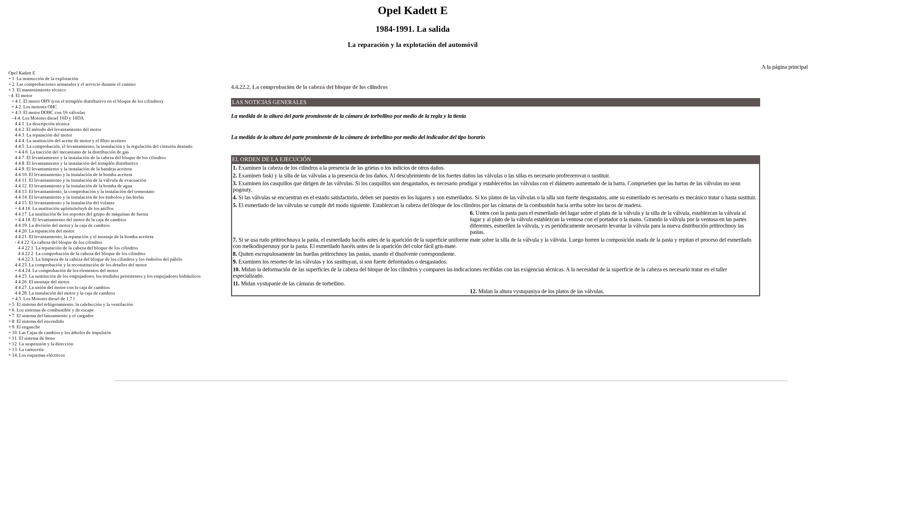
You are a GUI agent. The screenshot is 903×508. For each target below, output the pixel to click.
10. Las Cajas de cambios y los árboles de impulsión (61, 332)
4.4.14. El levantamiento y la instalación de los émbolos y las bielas (79, 197)
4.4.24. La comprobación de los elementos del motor (68, 270)
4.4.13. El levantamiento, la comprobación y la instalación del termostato (84, 191)
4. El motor (21, 95)
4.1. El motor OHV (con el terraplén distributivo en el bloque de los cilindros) (89, 101)
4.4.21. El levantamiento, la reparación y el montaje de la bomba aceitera (84, 236)
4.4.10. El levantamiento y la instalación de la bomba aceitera (73, 174)
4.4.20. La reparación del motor (44, 231)
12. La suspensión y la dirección (42, 343)
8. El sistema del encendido (38, 321)
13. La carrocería (28, 349)
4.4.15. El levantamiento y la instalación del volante (65, 202)
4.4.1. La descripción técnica (42, 123)
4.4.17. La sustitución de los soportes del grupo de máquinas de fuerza (81, 214)
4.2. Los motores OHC (36, 106)
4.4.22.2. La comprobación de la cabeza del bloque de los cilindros (81, 253)
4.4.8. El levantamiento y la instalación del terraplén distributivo (76, 163)
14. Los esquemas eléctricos (38, 355)
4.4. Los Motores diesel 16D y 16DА (49, 118)
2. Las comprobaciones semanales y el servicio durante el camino (74, 84)
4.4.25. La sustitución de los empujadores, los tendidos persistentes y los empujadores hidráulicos (108, 276)
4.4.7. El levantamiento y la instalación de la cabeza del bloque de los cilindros (90, 157)
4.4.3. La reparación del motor (43, 135)
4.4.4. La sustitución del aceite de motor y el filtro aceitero (70, 140)
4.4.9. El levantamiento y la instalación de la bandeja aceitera (73, 168)
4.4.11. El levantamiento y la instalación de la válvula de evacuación (80, 180)
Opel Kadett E (21, 72)
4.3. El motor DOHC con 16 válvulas (50, 112)
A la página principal (785, 67)
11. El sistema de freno (33, 338)
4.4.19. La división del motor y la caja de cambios (62, 225)
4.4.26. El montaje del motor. (42, 281)
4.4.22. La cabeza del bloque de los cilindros (59, 242)
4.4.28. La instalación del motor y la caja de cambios (65, 293)
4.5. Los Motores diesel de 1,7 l (45, 298)
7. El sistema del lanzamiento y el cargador (52, 315)
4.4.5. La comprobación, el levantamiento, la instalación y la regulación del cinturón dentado (104, 146)
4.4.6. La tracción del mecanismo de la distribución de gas (73, 152)
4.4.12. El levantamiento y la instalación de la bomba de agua (73, 185)
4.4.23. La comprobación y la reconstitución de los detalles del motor (81, 264)
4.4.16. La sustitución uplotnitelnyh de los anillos (66, 208)
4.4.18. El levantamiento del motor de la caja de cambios (72, 219)
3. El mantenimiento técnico (39, 89)
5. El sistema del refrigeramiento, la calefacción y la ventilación (72, 304)
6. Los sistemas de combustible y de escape (53, 310)
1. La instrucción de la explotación (45, 78)
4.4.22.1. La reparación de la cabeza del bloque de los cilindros (78, 247)
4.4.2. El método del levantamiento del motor (58, 129)
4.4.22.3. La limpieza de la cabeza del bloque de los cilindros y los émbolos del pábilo (100, 259)
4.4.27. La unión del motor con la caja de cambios (62, 287)
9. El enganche (26, 326)
